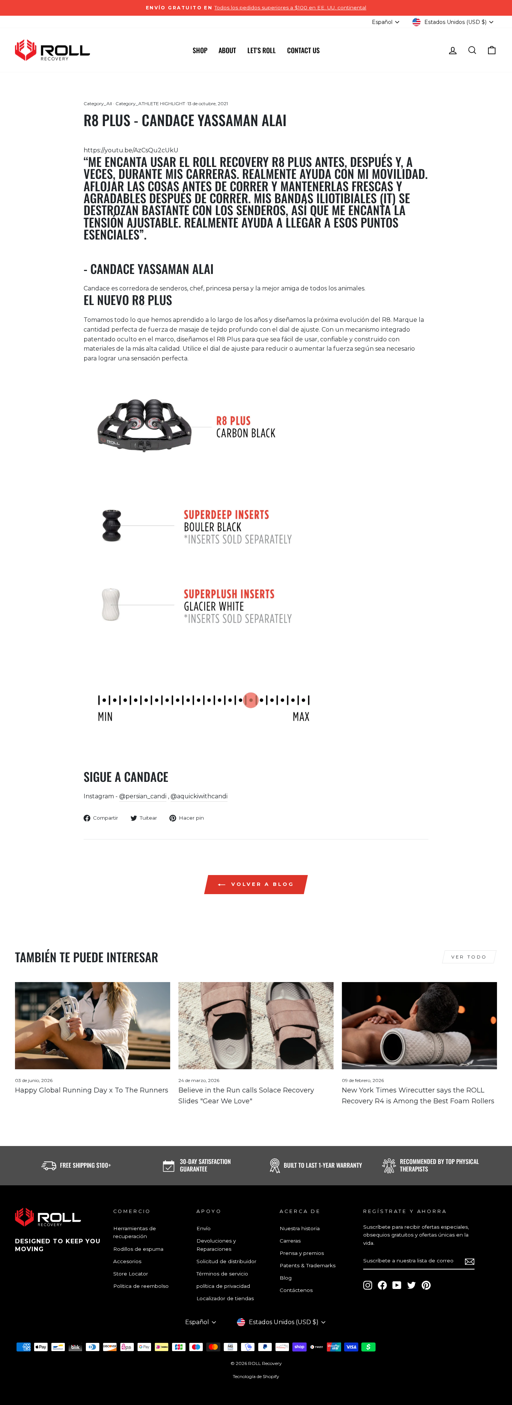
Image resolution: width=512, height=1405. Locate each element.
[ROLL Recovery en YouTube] (396, 1285)
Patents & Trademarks (307, 1265)
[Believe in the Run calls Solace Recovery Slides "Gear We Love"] (256, 1025)
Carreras (290, 1241)
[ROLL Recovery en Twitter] (411, 1285)
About (227, 50)
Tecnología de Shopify (256, 1376)
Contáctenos (296, 1290)
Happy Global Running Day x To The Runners (91, 1090)
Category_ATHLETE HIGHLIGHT (150, 103)
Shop (200, 50)
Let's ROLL (261, 50)
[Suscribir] (470, 1261)
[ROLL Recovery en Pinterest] (426, 1285)
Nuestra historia (300, 1228)
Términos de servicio (222, 1274)
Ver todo (469, 957)
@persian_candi (142, 796)
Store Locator (130, 1274)
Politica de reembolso (141, 1286)
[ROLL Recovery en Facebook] (382, 1285)
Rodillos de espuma (138, 1249)
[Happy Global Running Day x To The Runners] (92, 1025)
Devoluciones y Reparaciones (216, 1245)
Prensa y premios (302, 1253)
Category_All (98, 103)
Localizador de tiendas (225, 1298)
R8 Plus (152, 299)
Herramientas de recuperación (134, 1232)
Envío (203, 1228)
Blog (286, 1278)
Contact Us (303, 50)
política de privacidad (223, 1286)
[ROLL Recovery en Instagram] (367, 1285)
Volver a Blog (261, 884)
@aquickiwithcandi (199, 796)
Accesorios (127, 1261)
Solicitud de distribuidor (226, 1261)
